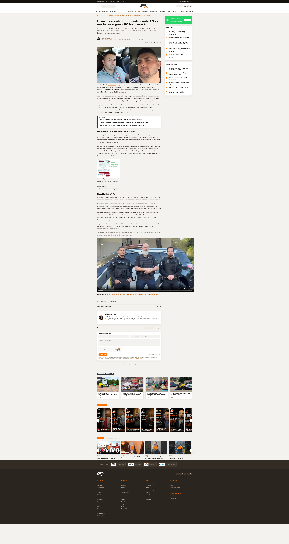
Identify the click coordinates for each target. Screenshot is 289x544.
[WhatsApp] (188, 6)
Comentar (141, 39)
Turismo (181, 11)
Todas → (190, 405)
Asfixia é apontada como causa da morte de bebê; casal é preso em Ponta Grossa (124, 122)
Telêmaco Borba (125, 492)
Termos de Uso (173, 490)
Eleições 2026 (129, 11)
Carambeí (123, 485)
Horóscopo (148, 485)
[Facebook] (177, 6)
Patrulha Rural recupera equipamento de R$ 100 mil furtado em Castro (121, 119)
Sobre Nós (172, 483)
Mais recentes (148, 328)
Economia (145, 11)
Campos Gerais (182, 1)
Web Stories (148, 499)
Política (121, 11)
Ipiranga (123, 501)
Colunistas (99, 508)
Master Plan (172, 495)
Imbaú (122, 511)
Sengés (123, 499)
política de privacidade (137, 358)
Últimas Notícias (101, 483)
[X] (179, 6)
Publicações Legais (150, 497)
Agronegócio (154, 11)
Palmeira (123, 487)
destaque (103, 301)
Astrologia (148, 494)
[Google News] (191, 6)
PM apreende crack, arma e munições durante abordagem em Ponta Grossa (122, 125)
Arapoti (123, 497)
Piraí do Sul (124, 508)
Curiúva (123, 506)
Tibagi (122, 490)
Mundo (175, 11)
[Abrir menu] (98, 6)
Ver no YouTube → (187, 438)
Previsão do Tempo (150, 483)
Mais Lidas (99, 485)
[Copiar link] (160, 43)
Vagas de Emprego (150, 490)
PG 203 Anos (113, 11)
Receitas (148, 492)
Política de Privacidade (175, 487)
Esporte (162, 11)
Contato (172, 485)
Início (99, 15)
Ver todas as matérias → (111, 322)
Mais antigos (157, 328)
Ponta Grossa (103, 11)
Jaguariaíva (124, 494)
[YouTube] (185, 6)
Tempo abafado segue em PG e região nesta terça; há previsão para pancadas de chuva (132, 294)
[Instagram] (182, 6)
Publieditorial (100, 515)
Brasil (169, 11)
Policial (137, 11)
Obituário (148, 487)
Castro (123, 483)
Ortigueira (123, 504)
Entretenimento (191, 11)
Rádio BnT (189, 1)
